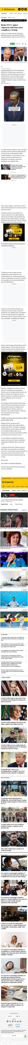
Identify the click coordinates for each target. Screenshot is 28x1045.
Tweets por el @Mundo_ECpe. (6, 480)
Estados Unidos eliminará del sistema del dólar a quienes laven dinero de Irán (13, 698)
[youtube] (15, 996)
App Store (10, 991)
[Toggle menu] (2, 9)
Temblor (11, 13)
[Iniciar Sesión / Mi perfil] (25, 9)
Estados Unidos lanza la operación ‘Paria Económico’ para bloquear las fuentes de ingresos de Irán (13, 675)
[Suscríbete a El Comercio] (22, 9)
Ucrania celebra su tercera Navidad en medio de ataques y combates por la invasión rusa (12, 801)
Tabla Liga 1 (25, 13)
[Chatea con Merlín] (19, 9)
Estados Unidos (18, 482)
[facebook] (7, 996)
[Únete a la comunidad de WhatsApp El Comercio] (12, 44)
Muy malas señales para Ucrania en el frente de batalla (12, 824)
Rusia (11, 482)
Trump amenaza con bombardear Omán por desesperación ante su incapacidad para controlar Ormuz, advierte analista (12, 632)
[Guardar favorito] (22, 44)
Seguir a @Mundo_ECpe (5, 83)
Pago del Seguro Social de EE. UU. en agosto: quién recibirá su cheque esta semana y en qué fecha (12, 980)
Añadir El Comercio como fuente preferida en (13, 20)
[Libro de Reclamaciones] (18, 1000)
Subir (13, 1010)
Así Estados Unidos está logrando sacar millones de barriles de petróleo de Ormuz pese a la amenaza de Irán (12, 614)
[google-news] (20, 996)
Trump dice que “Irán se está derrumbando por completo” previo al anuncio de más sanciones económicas (12, 746)
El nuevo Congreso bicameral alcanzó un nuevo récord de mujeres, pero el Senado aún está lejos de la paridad (12, 646)
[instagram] (13, 996)
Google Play (18, 991)
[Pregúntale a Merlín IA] (25, 1036)
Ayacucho (20, 13)
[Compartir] (25, 44)
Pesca (15, 13)
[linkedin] (18, 996)
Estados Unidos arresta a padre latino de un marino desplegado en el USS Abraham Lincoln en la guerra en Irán (13, 721)
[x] (10, 996)
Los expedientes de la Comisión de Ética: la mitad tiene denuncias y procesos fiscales (12, 626)
